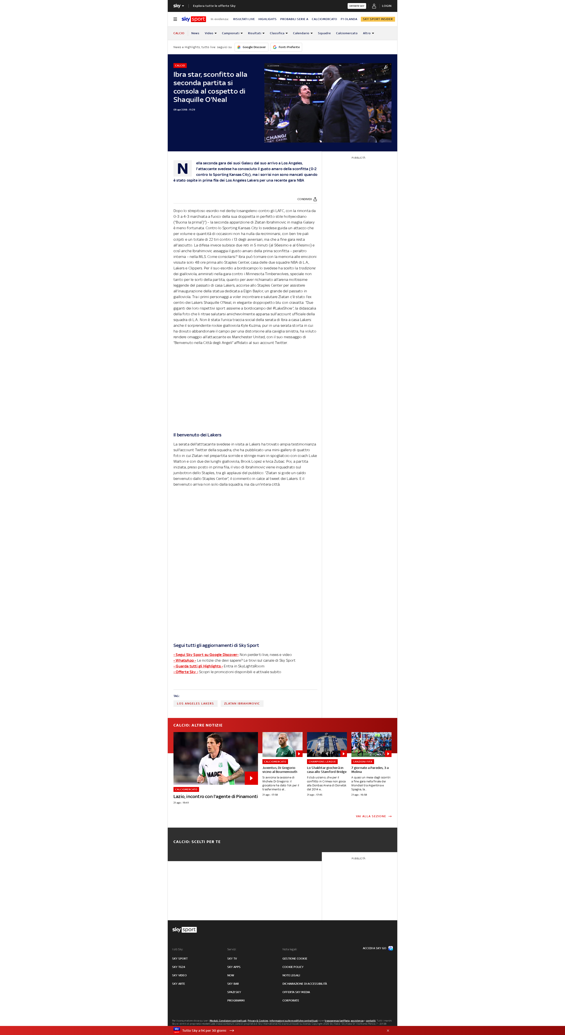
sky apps (234, 967)
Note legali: (289, 949)
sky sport (180, 958)
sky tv (232, 958)
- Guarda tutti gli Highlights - (198, 666)
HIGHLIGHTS (267, 19)
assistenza (357, 1020)
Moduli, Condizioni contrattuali (228, 1020)
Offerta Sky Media (296, 992)
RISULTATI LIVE (244, 19)
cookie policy (293, 967)
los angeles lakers (195, 703)
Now (230, 975)
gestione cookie (294, 958)
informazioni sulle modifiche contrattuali (293, 1020)
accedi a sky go (374, 948)
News (195, 33)
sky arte (178, 983)
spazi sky (234, 992)
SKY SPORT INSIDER (378, 19)
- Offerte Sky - (185, 672)
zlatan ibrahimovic (242, 703)
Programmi (236, 1000)
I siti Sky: (177, 949)
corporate (290, 1000)
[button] (275, 1030)
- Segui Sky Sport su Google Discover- (206, 654)
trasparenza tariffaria (337, 1020)
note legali (291, 975)
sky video (179, 975)
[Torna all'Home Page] (193, 19)
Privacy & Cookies (258, 1020)
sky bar (233, 983)
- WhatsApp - (184, 660)
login (387, 6)
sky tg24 (178, 967)
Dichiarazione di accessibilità (304, 983)
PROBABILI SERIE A (294, 19)
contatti (371, 1020)
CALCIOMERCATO (324, 19)
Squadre (324, 33)
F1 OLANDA (349, 19)
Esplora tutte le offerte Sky (214, 6)
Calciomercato (347, 33)
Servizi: (232, 949)
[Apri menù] (175, 19)
